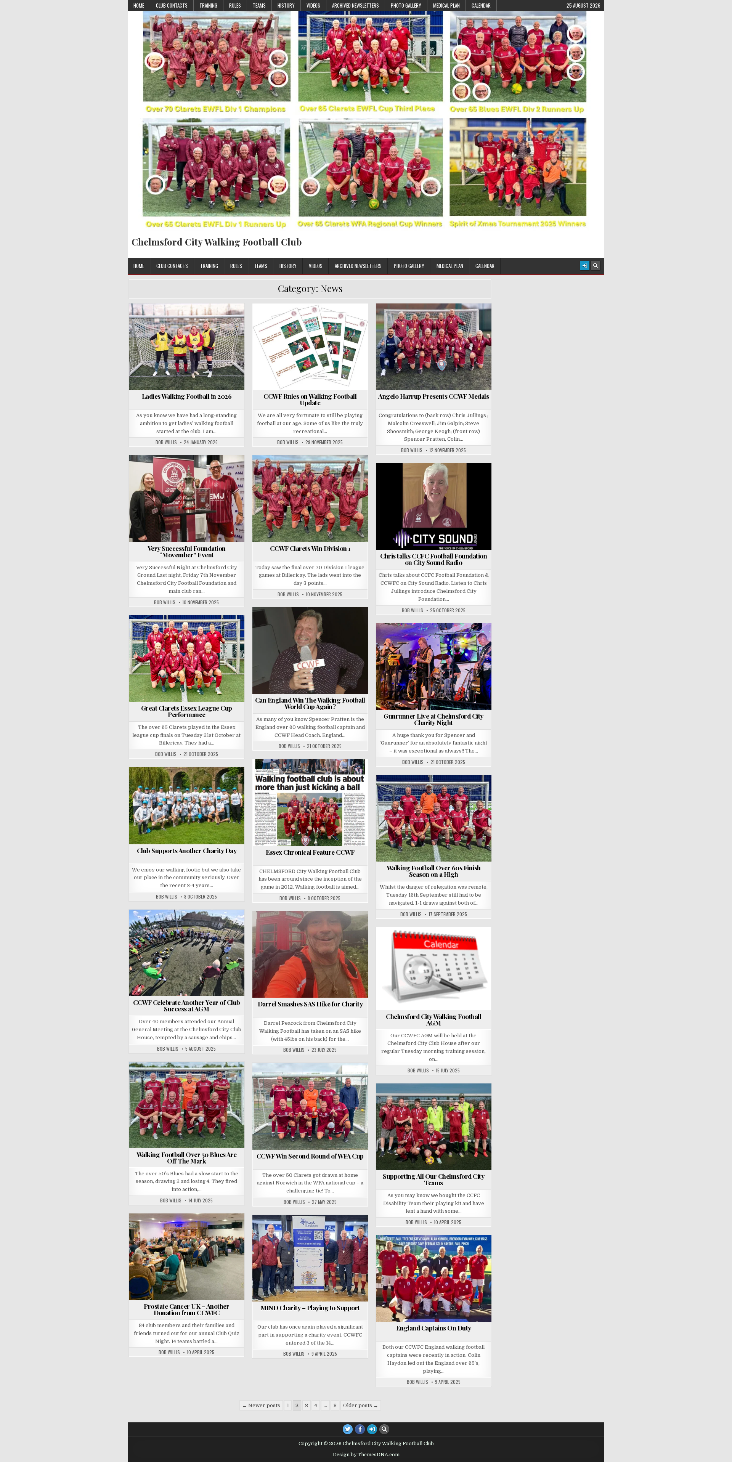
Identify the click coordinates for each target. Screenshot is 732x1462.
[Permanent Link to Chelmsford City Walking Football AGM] (433, 968)
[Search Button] (595, 265)
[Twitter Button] (348, 1429)
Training (208, 5)
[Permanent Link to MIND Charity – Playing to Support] (310, 1258)
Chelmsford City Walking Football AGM (433, 1019)
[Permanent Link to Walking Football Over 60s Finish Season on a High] (433, 818)
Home (138, 5)
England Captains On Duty (433, 1328)
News (190, 322)
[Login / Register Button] (584, 265)
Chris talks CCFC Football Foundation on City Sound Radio (433, 559)
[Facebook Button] (360, 1429)
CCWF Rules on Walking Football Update (309, 399)
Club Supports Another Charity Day (187, 850)
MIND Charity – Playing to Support (310, 1307)
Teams (259, 5)
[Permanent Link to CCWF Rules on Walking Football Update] (310, 346)
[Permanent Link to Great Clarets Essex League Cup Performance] (186, 658)
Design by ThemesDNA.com (366, 1454)
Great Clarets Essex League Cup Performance (186, 711)
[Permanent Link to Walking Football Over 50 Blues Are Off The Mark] (186, 1105)
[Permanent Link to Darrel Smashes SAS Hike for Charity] (310, 954)
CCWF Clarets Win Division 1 (310, 548)
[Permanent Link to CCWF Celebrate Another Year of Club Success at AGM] (186, 953)
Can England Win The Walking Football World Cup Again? (310, 703)
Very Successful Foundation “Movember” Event (187, 551)
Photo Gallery (406, 5)
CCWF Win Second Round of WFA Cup (310, 1156)
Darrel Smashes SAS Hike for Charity (310, 1004)
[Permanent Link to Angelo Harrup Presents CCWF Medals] (433, 346)
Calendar (481, 5)
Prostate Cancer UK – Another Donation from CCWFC (186, 1309)
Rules (235, 5)
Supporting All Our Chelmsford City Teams (433, 1179)
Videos (313, 5)
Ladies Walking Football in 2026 (187, 396)
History (286, 5)
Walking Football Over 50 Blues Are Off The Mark (186, 1157)
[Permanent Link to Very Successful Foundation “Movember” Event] (186, 498)
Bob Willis (166, 442)
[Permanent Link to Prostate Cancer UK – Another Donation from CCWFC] (186, 1256)
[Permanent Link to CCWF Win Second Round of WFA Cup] (310, 1106)
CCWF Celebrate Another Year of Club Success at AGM (186, 1005)
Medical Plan (446, 5)
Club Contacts (172, 5)
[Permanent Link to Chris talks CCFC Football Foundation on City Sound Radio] (433, 506)
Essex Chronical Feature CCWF (310, 852)
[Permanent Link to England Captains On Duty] (433, 1278)
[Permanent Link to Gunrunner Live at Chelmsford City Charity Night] (433, 666)
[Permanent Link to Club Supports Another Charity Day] (186, 805)
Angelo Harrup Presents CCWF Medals (433, 396)
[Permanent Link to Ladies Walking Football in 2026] (186, 346)
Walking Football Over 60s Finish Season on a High (434, 870)
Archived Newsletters (355, 5)
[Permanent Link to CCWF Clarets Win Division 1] (310, 498)
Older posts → (360, 1405)
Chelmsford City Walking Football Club (217, 242)
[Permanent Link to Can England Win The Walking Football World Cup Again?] (310, 650)
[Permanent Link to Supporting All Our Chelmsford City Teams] (433, 1126)
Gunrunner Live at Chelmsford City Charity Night (433, 719)
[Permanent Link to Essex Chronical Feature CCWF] (310, 802)
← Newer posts (261, 1405)
